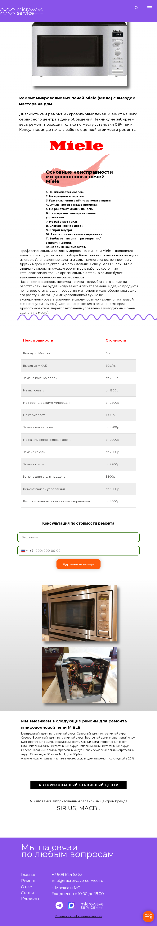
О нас (26, 887)
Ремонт (28, 880)
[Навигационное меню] (149, 7)
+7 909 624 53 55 (67, 874)
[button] (136, 7)
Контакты (30, 899)
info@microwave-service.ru (77, 880)
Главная (28, 874)
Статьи (27, 893)
